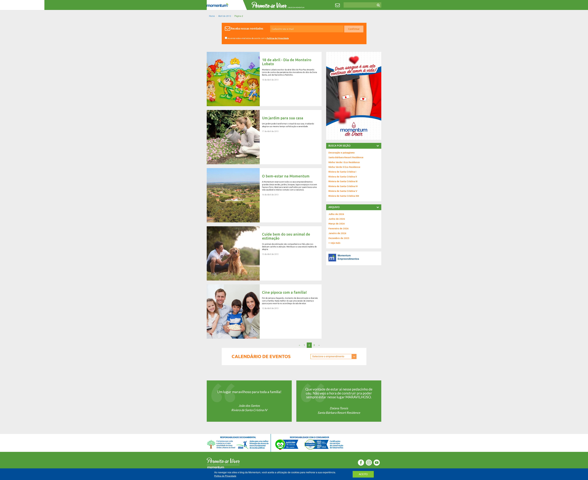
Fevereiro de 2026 (338, 228)
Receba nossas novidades (247, 28)
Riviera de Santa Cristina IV (343, 186)
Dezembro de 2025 (338, 238)
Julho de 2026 (336, 214)
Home (212, 15)
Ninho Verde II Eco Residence (344, 167)
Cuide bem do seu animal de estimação (264, 253)
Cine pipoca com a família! (264, 311)
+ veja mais (334, 243)
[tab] (353, 146)
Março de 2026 (336, 223)
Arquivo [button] (334, 207)
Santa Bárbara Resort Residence (345, 157)
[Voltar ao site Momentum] (218, 5)
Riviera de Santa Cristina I (342, 171)
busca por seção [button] (339, 145)
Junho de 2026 (336, 219)
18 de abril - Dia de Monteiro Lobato (264, 79)
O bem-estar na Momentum (264, 195)
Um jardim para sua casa (264, 137)
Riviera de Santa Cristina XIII (343, 196)
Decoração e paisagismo (341, 152)
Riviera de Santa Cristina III (342, 181)
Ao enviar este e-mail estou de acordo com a (258, 38)
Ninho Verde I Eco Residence (344, 162)
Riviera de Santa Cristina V (342, 191)
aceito (363, 474)
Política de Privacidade (278, 38)
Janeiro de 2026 (337, 233)
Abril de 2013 (224, 15)
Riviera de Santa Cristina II (342, 176)
